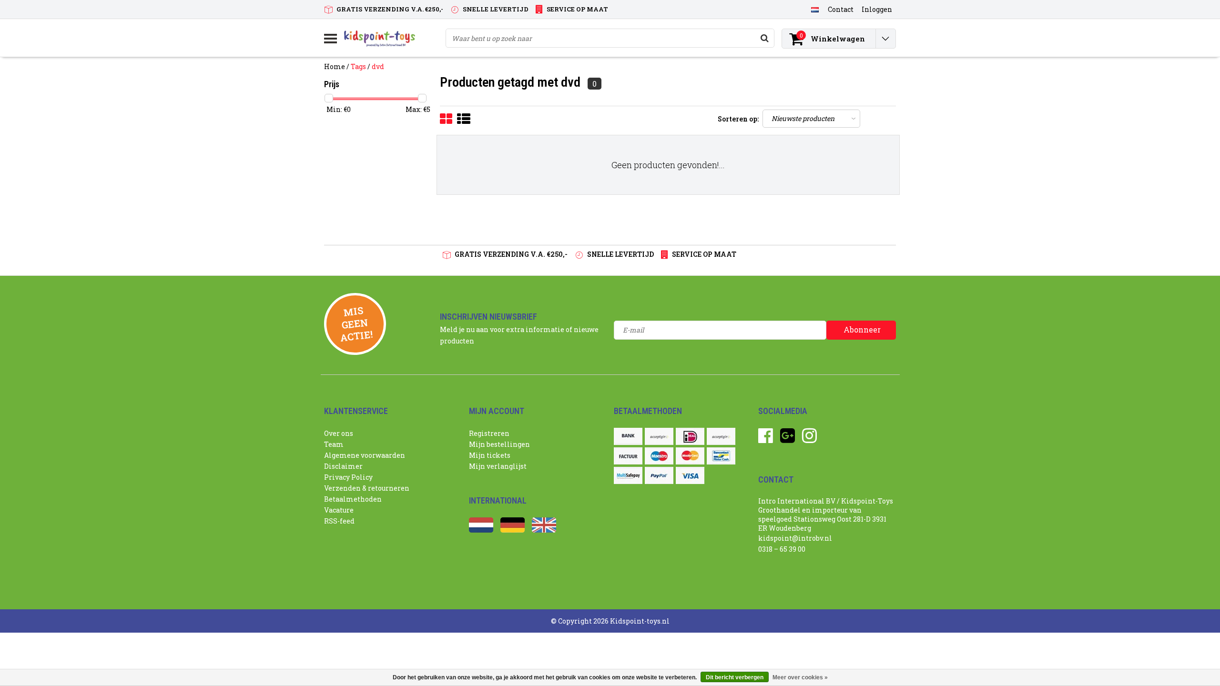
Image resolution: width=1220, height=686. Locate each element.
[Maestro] (659, 455)
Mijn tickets (489, 455)
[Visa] (690, 475)
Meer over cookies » (800, 677)
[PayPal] (659, 475)
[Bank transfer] (628, 436)
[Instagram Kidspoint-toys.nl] (809, 439)
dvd (378, 66)
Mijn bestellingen (499, 444)
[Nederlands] (815, 9)
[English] (544, 530)
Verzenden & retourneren (366, 488)
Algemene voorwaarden (364, 455)
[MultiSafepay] (628, 475)
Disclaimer (343, 466)
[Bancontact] (721, 455)
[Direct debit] (659, 436)
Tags (358, 66)
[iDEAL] (690, 436)
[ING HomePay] (721, 436)
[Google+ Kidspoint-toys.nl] (787, 439)
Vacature (339, 509)
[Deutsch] (512, 530)
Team (334, 444)
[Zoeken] (764, 38)
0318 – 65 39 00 (781, 549)
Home (334, 66)
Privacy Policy (348, 477)
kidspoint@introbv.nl (795, 538)
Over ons (338, 433)
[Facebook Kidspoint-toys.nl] (765, 439)
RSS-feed (339, 520)
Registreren (489, 433)
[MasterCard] (690, 455)
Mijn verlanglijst (498, 466)
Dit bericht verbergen (734, 677)
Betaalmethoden (353, 499)
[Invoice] (628, 455)
